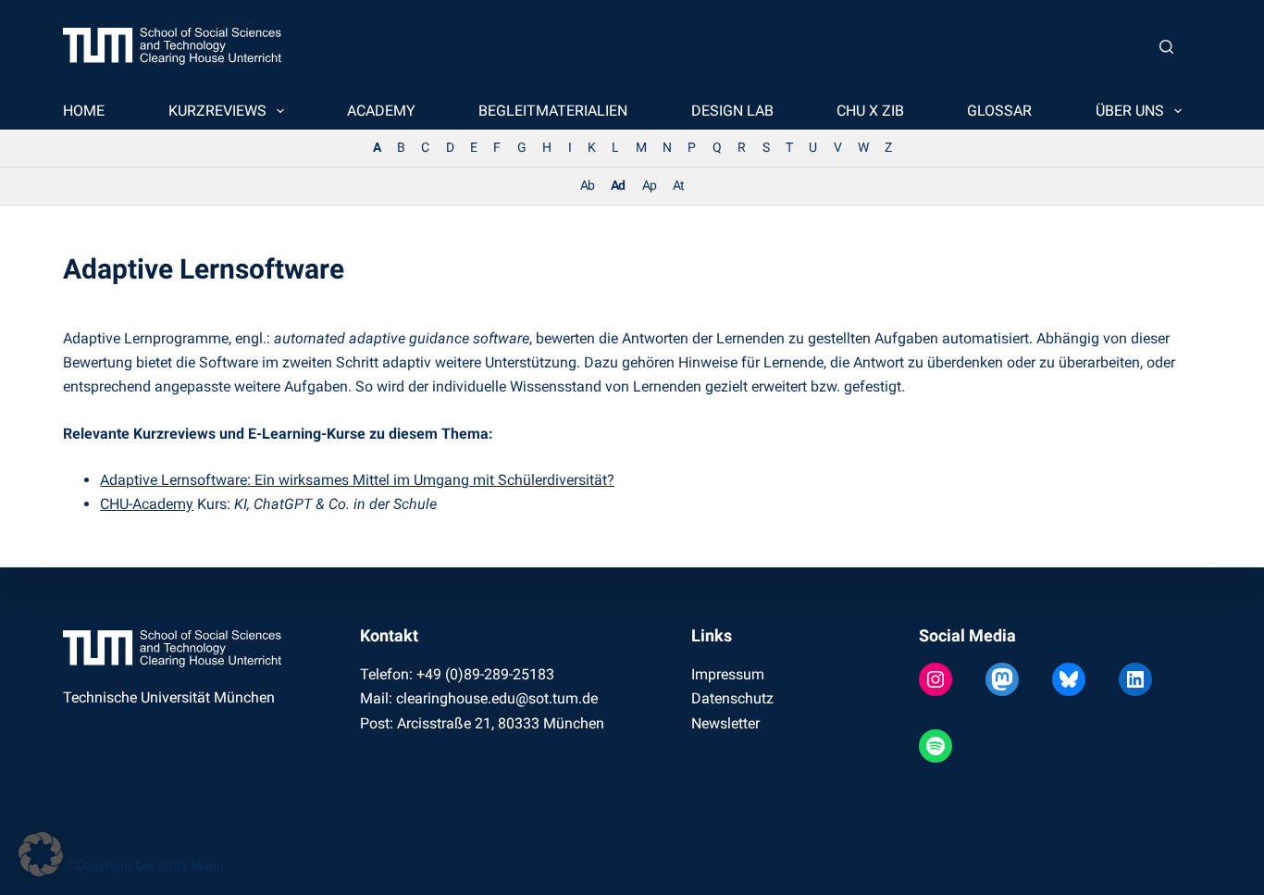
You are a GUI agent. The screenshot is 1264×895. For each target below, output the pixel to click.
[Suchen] (1166, 47)
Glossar (999, 110)
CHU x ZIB (870, 110)
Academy (381, 110)
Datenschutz (732, 698)
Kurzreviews (217, 110)
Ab (587, 185)
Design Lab (732, 110)
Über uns (1130, 110)
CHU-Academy (146, 504)
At (678, 185)
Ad (618, 185)
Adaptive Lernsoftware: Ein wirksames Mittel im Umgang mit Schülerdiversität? (357, 480)
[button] (40, 854)
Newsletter (725, 723)
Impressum (727, 674)
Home (84, 110)
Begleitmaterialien (552, 110)
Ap (649, 185)
